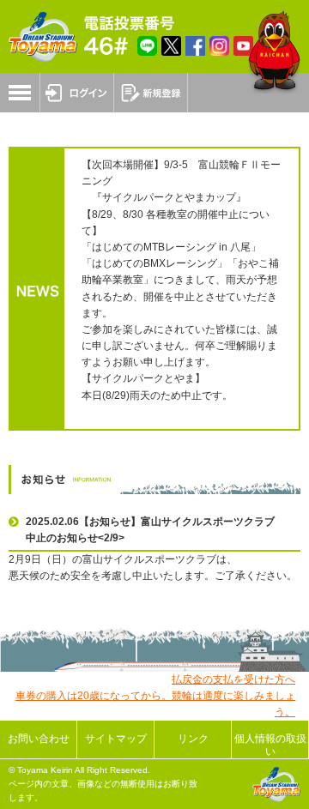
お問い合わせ (39, 739)
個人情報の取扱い (270, 745)
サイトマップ (116, 739)
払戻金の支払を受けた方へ (233, 679)
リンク (193, 739)
